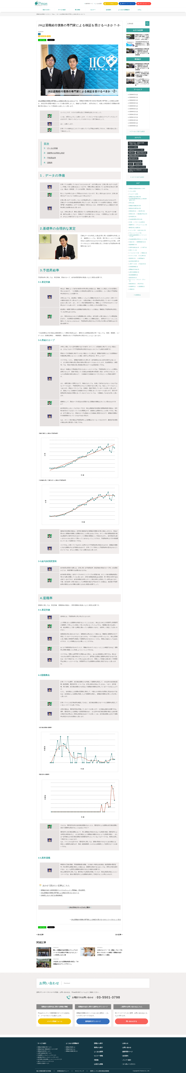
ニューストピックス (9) (135, 161)
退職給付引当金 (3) (134, 269)
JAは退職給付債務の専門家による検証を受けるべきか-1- (56, 101)
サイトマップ (79, 1071)
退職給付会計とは (70, 1049)
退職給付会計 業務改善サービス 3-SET (48, 1049)
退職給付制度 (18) (141, 152)
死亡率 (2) (140, 283)
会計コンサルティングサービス (46, 1061)
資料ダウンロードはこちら (128, 3)
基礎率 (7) (131, 224)
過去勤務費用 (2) (133, 275)
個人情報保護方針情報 (43, 1071)
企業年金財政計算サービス (45, 1053)
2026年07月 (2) (133, 94)
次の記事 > (118, 934)
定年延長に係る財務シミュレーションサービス (50, 1059)
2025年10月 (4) (133, 120)
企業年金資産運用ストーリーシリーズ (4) (138, 235)
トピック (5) (132, 230)
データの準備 (52, 148)
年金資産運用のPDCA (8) (135, 219)
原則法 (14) (132, 214)
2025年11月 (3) (133, 117)
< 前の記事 (39, 934)
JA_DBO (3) (142, 255)
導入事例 (77, 9)
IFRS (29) (131, 203)
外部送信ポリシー (63, 1071)
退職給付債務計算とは (72, 1051)
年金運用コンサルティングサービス (47, 1055)
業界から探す (98, 1047)
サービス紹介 (62, 9)
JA (39, 34)
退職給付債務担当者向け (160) (137, 188)
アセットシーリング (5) (135, 233)
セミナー (93, 9)
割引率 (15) (142, 211)
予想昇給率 (51, 158)
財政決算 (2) (132, 283)
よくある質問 (98, 3)
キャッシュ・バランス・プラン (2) (137, 280)
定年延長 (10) (132, 216)
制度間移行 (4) (133, 244)
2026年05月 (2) (133, 100)
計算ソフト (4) (133, 250)
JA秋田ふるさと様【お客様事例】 (52, 895)
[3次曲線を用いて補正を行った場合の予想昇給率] (79, 504)
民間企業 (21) (132, 211)
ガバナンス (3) (133, 255)
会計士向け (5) (142, 230)
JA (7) (130, 164)
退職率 (49, 163)
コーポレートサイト (129, 1064)
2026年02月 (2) (133, 108)
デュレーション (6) (142, 224)
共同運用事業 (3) (133, 266)
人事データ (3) (133, 264)
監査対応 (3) (132, 258)
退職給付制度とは (70, 1047)
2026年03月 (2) (133, 106)
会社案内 (108, 9)
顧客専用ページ (89, 3)
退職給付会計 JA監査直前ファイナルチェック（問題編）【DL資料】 (63, 890)
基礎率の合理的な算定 (56, 153)
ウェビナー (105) (133, 194)
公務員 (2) (131, 289)
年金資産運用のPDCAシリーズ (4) (138, 239)
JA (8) (130, 222)
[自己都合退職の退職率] (79, 751)
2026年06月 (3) (133, 97)
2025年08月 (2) (133, 126)
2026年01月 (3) (133, 111)
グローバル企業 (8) (140, 222)
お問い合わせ (126, 1047)
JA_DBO (44, 36)
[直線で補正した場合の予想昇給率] (79, 457)
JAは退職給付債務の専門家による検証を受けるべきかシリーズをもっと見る (96, 919)
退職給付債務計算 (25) (135, 205)
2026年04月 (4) (133, 103)
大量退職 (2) (141, 286)
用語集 (96, 1060)
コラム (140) (132, 191)
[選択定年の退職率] (79, 798)
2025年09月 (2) (133, 123)
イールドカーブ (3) (134, 253)
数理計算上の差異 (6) (134, 227)
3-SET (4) (144, 247)
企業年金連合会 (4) (134, 247)
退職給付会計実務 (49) (135, 196)
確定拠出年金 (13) (142, 214)
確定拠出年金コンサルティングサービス (48, 1057)
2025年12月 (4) (133, 114)
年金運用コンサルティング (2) (137, 167)
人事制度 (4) (138, 164)
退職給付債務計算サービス (45, 1047)
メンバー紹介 (126, 1060)
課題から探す (98, 1043)
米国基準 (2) (132, 286)
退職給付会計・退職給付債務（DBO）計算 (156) (136, 143)
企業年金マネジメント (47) (136, 150)
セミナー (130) (133, 147)
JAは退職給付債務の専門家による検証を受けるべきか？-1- (60, 893)
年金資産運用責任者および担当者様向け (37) (138, 199)
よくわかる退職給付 (124, 9)
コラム (139, 9)
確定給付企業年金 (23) (135, 208)
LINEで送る (42, 40)
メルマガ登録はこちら (111, 3)
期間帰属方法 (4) (141, 242)
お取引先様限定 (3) (134, 272)
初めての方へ (46, 9)
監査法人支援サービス (43, 1063)
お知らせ (125, 1043)
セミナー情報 (98, 1056)
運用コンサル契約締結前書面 (99, 1071)
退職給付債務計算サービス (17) (137, 155)
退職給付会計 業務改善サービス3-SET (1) (138, 170)
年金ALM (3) (142, 264)
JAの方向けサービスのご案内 (79, 907)
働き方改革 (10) (133, 158)
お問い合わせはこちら (144, 3)
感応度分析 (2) (133, 277)
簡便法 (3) (144, 253)
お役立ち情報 (98, 1064)
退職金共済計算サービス (44, 1051)
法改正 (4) (131, 242)
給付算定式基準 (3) (134, 261)
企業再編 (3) (141, 258)
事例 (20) (131, 152)
